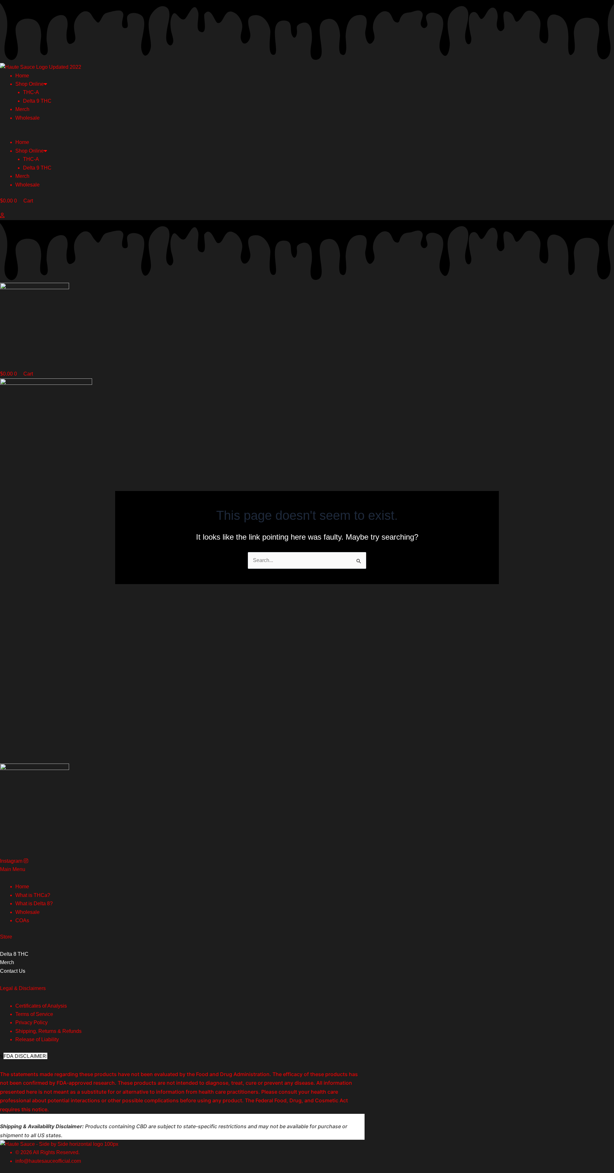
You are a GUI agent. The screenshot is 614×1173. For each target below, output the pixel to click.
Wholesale (27, 118)
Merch (22, 109)
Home (22, 75)
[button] (307, 134)
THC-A (31, 92)
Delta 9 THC (37, 101)
